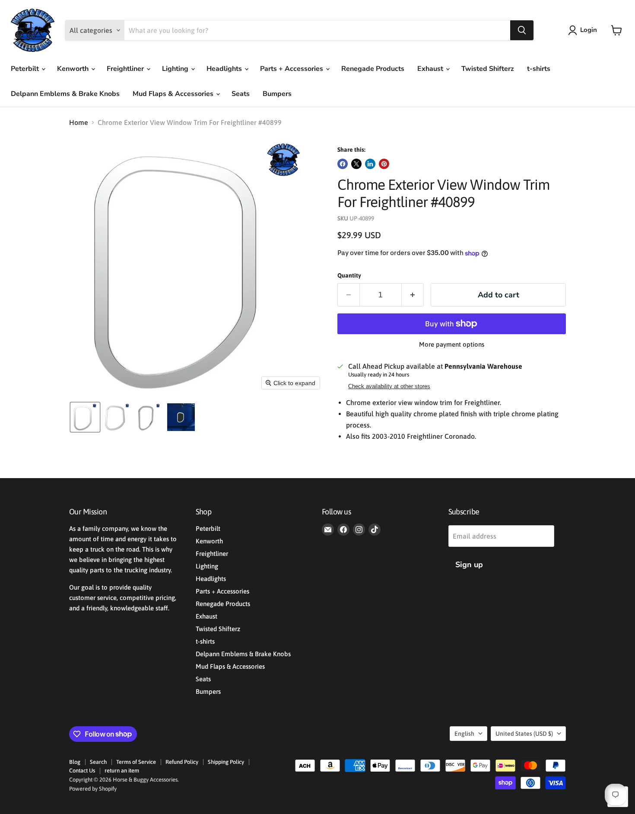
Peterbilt (26, 68)
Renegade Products (372, 68)
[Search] (521, 30)
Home (78, 122)
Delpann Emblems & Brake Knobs (65, 94)
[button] (584, 30)
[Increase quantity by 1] (413, 295)
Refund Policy (181, 762)
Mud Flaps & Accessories (174, 94)
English (464, 733)
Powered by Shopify (93, 788)
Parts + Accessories (292, 68)
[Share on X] (356, 164)
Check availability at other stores (389, 386)
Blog (74, 762)
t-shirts (538, 68)
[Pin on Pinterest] (384, 164)
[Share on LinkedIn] (370, 164)
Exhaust (431, 68)
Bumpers (277, 94)
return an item (122, 770)
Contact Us (82, 770)
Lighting (176, 68)
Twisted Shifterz (487, 68)
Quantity (349, 275)
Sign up (469, 564)
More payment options (451, 344)
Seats (241, 94)
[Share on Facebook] (342, 164)
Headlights (225, 68)
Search (98, 762)
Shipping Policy (226, 762)
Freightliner (126, 68)
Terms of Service (136, 762)
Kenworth (73, 68)
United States (524, 733)
